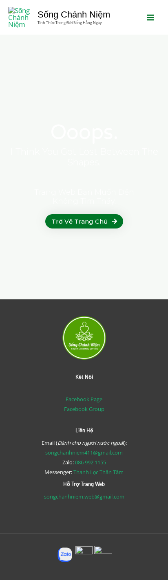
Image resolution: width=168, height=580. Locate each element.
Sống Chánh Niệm (74, 14)
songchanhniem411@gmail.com (84, 452)
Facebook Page (84, 399)
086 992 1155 (90, 462)
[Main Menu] (150, 17)
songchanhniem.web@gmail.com (84, 496)
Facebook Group (84, 409)
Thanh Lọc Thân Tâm (98, 472)
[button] (84, 221)
